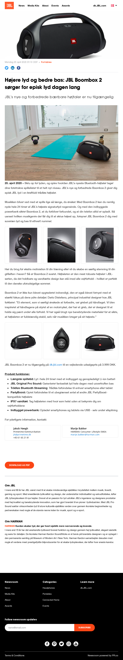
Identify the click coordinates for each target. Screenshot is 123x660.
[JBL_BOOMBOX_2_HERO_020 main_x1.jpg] (23, 340)
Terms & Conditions (14, 655)
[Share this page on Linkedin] (12, 68)
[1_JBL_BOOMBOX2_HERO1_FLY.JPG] (23, 245)
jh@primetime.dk (22, 434)
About (7, 600)
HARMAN (10, 526)
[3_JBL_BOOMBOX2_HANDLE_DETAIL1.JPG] (61, 245)
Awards (8, 606)
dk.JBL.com (99, 5)
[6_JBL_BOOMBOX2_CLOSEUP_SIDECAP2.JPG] (99, 245)
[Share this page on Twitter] (6, 68)
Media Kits (10, 594)
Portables (46, 62)
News (7, 588)
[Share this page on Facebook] (18, 68)
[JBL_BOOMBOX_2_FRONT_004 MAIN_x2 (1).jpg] (99, 340)
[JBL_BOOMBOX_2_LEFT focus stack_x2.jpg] (61, 340)
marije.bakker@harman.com (85, 434)
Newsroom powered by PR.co (103, 655)
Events (46, 606)
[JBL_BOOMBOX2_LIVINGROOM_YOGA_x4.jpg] (61, 142)
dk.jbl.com (56, 364)
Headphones (49, 588)
